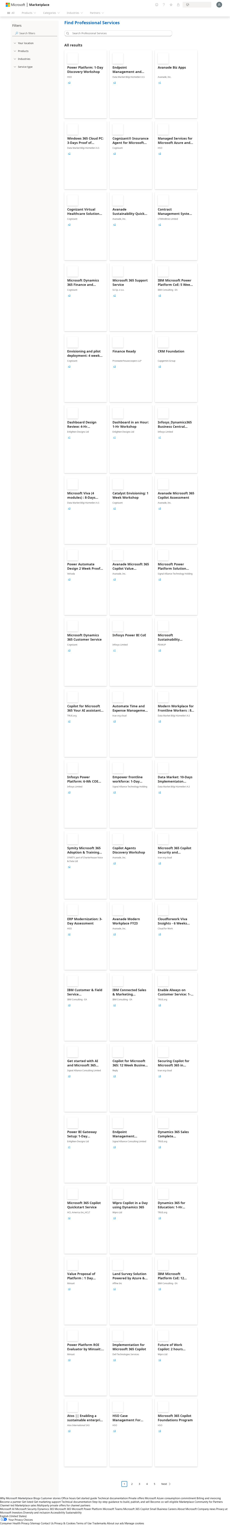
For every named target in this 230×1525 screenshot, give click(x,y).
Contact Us (47, 1523)
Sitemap (35, 1523)
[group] (69, 82)
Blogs (36, 1498)
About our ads (115, 1523)
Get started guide (86, 1498)
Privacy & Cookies (64, 1523)
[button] (67, 33)
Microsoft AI (7, 1509)
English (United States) (13, 1516)
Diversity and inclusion (36, 1512)
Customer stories (51, 1498)
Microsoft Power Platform (87, 1509)
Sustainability (74, 1512)
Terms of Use (84, 1523)
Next (164, 1484)
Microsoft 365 (63, 1509)
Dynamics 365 (45, 1509)
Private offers (136, 1498)
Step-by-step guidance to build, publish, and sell (121, 1501)
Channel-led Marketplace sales (18, 1505)
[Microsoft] (15, 5)
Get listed (27, 1501)
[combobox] (119, 33)
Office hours (68, 1498)
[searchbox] (38, 33)
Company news (206, 1509)
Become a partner (10, 1501)
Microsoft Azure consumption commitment (171, 1498)
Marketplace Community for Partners (201, 1501)
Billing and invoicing (209, 1498)
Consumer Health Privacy (14, 1523)
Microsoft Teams (113, 1509)
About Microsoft (187, 1509)
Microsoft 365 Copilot (136, 1509)
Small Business (158, 1509)
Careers (172, 1509)
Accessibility (57, 1512)
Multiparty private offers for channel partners (63, 1505)
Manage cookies (134, 1523)
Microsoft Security (26, 1509)
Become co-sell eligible (164, 1501)
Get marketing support (47, 1501)
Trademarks (99, 1523)
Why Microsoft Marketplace (16, 1498)
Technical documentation (113, 1498)
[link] (85, 84)
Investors (17, 1512)
